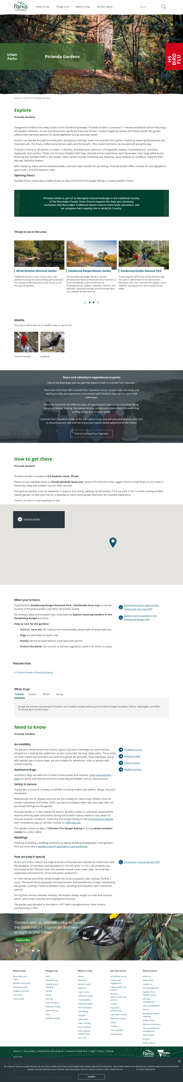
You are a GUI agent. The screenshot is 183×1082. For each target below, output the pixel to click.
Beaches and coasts (22, 983)
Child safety (148, 980)
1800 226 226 (73, 822)
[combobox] (152, 6)
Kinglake (82, 1015)
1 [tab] (90, 302)
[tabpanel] (39, 263)
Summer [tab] (19, 694)
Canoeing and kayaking (52, 985)
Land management (151, 1005)
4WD (48, 976)
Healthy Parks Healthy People (149, 993)
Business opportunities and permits (118, 997)
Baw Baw (82, 980)
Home (17, 98)
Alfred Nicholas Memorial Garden (36, 270)
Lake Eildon (83, 1019)
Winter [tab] (46, 694)
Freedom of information (77, 1051)
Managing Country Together (151, 1015)
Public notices (149, 1043)
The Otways (83, 1011)
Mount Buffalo (84, 1027)
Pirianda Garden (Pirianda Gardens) (35, 672)
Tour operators (117, 1030)
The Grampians (85, 1007)
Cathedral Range (85, 996)
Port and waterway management (151, 1029)
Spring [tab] (59, 694)
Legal (92, 1051)
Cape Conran (84, 992)
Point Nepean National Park (84, 1032)
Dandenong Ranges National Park (141, 270)
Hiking (48, 995)
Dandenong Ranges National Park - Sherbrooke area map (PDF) (142, 607)
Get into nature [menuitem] (104, 6)
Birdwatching (51, 980)
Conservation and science (118, 988)
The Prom (82, 1038)
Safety (113, 1022)
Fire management (151, 988)
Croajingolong (84, 999)
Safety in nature (132, 762)
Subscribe (23, 940)
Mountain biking (53, 1006)
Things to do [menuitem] (62, 6)
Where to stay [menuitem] (83, 6)
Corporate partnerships (116, 1009)
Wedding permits (133, 769)
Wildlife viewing (53, 1018)
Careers (113, 1003)
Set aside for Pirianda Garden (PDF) (142, 862)
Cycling (49, 991)
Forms (145, 1009)
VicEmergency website (100, 819)
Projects (146, 1039)
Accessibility (29, 1051)
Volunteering (116, 1034)
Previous (85, 302)
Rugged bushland (21, 991)
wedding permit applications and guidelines (63, 846)
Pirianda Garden (42, 98)
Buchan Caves (84, 984)
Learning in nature (118, 1014)
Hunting (49, 999)
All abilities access (133, 749)
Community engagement (116, 981)
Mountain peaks (20, 987)
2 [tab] (93, 302)
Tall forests (18, 995)
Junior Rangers (52, 1002)
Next (97, 302)
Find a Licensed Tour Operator (92, 433)
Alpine (81, 976)
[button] (163, 7)
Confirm (91, 1076)
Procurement (148, 1035)
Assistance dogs (132, 756)
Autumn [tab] (33, 694)
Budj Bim (82, 988)
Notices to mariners (151, 1024)
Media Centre (149, 1020)
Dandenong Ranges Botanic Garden (89, 270)
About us (147, 976)
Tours (48, 1014)
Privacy (16, 945)
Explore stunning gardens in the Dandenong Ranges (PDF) (140, 617)
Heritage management (149, 1000)
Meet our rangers (118, 1018)
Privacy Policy (130, 1069)
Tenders (114, 1026)
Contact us (147, 984)
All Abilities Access (118, 976)
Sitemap (110, 1051)
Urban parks (18, 999)
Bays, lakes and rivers (20, 978)
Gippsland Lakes (85, 1003)
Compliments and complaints (50, 1051)
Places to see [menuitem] (42, 6)
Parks (27, 98)
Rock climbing (52, 1010)
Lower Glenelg (84, 1023)
